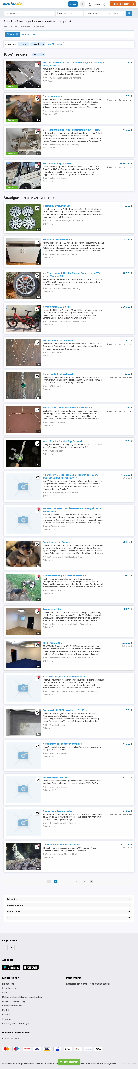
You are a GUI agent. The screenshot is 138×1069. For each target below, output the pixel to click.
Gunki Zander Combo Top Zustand (62, 441)
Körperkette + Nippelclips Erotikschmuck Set (68, 407)
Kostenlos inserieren (124, 4)
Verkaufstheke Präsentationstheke (62, 743)
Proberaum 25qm (52, 609)
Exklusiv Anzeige (10, 1038)
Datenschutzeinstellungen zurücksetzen (22, 997)
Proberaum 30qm (53, 643)
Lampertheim (37, 44)
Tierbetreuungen (52, 96)
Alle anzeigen (38, 55)
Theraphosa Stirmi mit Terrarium (61, 844)
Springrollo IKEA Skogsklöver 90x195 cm (65, 710)
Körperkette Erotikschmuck (58, 340)
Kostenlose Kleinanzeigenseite (102, 1063)
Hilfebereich (8, 983)
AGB (4, 992)
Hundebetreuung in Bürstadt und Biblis (64, 575)
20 (49, 198)
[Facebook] (4, 947)
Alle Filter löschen (55, 44)
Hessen (23, 44)
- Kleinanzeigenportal (88, 983)
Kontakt (6, 1010)
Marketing (7, 1014)
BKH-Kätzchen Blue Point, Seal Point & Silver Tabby (71, 129)
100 (84, 881)
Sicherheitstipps (10, 988)
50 (54, 198)
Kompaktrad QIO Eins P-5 (57, 306)
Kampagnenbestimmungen (16, 1023)
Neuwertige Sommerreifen (58, 811)
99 (76, 881)
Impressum (8, 1019)
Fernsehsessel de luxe (55, 777)
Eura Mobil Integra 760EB (57, 163)
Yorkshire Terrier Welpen (56, 542)
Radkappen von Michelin (56, 206)
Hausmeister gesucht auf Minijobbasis (64, 676)
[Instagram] (11, 947)
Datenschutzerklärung (13, 1001)
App (74, 4)
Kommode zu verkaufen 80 (58, 239)
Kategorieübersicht (12, 1005)
